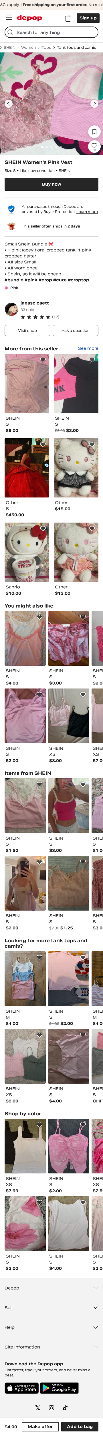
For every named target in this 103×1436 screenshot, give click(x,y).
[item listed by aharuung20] (68, 1146)
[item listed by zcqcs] (25, 1146)
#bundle (15, 280)
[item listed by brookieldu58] (68, 978)
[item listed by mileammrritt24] (68, 638)
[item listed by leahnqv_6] (68, 1223)
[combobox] (51, 32)
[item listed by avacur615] (25, 978)
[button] (59, 317)
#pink (32, 280)
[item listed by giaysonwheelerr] (25, 883)
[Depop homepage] (29, 18)
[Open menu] (9, 17)
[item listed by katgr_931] (25, 638)
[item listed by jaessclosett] (27, 383)
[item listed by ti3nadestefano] (25, 715)
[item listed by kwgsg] (25, 1223)
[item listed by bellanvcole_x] (25, 805)
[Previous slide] (8, 103)
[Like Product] (43, 360)
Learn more (87, 212)
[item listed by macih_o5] (68, 805)
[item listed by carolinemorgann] (25, 1056)
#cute (60, 280)
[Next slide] (94, 103)
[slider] (51, 103)
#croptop (78, 280)
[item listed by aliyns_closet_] (68, 715)
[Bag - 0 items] (68, 18)
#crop (46, 280)
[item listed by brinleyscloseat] (68, 1056)
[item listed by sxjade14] (68, 883)
